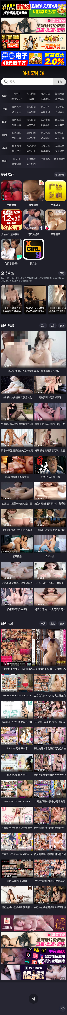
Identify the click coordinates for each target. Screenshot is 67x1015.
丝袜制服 (31, 112)
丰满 (43, 623)
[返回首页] (63, 1008)
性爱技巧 (59, 151)
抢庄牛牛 (59, 99)
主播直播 (45, 112)
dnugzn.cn (33, 73)
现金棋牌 (45, 99)
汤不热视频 (60, 158)
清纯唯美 (31, 138)
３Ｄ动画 (59, 106)
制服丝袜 (16, 125)
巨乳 (52, 325)
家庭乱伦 (31, 145)
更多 (62, 325)
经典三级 (31, 125)
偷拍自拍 (31, 119)
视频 (4, 109)
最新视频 (7, 325)
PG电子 (16, 93)
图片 (4, 135)
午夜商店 (31, 158)
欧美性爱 (59, 119)
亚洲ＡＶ (16, 106)
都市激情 (16, 145)
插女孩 (16, 158)
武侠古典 (59, 145)
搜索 (59, 81)
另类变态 (59, 125)
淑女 (52, 623)
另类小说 (31, 151)
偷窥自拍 (16, 132)
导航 (4, 161)
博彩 (4, 96)
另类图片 (59, 138)
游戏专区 (59, 93)
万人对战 (45, 93)
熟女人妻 (16, 112)
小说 (4, 148)
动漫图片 (59, 132)
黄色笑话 (45, 151)
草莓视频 (45, 158)
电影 (4, 122)
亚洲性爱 (16, 119)
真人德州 (31, 93)
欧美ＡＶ (45, 106)
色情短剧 (31, 164)
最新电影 (7, 623)
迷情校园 (16, 151)
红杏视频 (16, 164)
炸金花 (31, 99)
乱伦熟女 (45, 125)
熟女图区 (45, 138)
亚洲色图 (31, 132)
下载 (62, 273)
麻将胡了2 (16, 99)
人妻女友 (45, 145)
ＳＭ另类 (59, 112)
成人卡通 (45, 119)
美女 (43, 325)
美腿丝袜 (16, 138)
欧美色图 (45, 132)
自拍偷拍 (31, 106)
